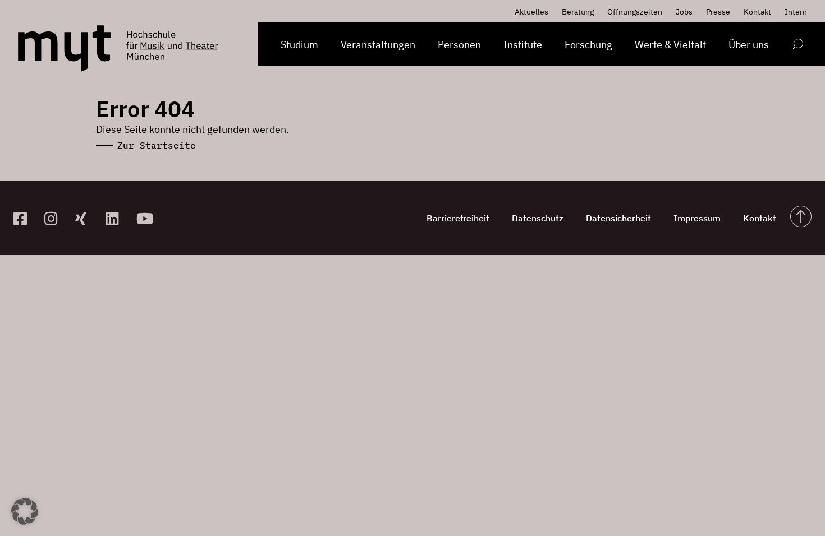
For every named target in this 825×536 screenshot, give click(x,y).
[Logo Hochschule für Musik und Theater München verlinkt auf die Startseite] (64, 48)
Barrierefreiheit (458, 218)
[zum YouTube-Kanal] (147, 218)
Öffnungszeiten (634, 12)
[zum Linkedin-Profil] (116, 218)
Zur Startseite (156, 145)
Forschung (588, 44)
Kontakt (757, 12)
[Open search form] (797, 46)
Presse (718, 12)
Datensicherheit (618, 218)
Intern (796, 12)
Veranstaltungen (378, 44)
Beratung (578, 12)
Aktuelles (531, 12)
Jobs (684, 12)
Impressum (697, 218)
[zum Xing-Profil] (86, 218)
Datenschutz (537, 218)
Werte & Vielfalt (670, 44)
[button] (24, 511)
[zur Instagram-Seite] (55, 218)
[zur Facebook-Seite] (24, 218)
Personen (459, 44)
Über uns (748, 44)
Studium (299, 44)
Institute (522, 44)
